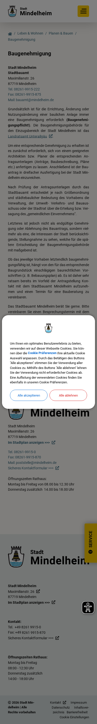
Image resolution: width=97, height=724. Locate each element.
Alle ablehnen (68, 395)
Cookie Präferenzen (42, 353)
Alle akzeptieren (29, 395)
